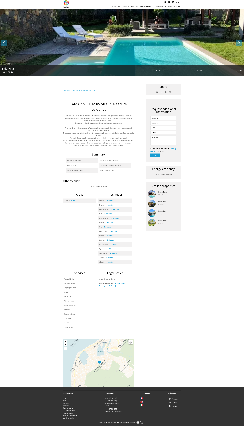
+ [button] (65, 341)
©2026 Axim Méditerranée (107, 422)
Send (155, 155)
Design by (142, 422)
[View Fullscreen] (65, 348)
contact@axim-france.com (113, 411)
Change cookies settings (126, 422)
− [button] (65, 344)
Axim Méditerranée (111, 398)
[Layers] (130, 342)
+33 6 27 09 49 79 (111, 409)
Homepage (66, 90)
